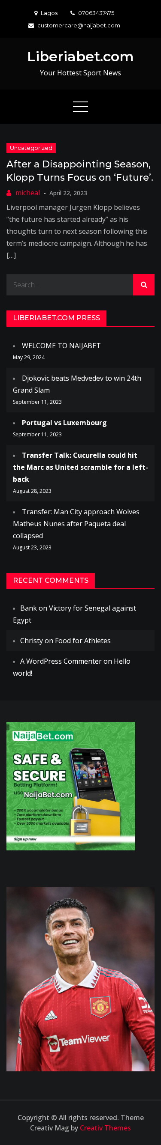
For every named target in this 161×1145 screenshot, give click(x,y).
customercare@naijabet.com (78, 25)
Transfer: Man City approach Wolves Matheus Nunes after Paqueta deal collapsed (76, 523)
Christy (31, 640)
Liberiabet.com (80, 56)
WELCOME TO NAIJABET (61, 345)
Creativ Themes (105, 1128)
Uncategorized (31, 147)
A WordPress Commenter (61, 661)
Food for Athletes (83, 640)
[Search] (144, 284)
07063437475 (96, 12)
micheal (27, 192)
